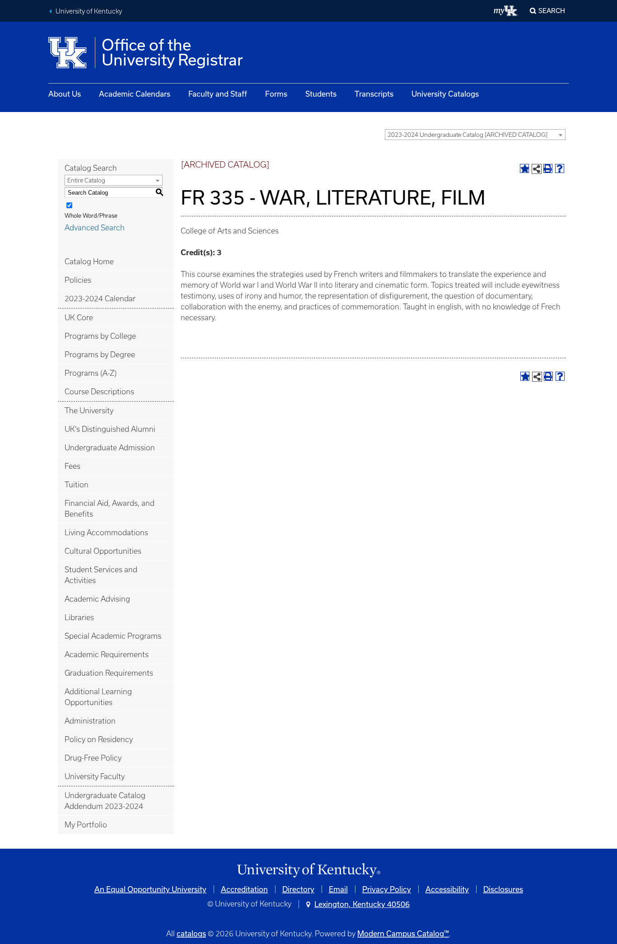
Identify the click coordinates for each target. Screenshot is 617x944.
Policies (78, 280)
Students (321, 93)
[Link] (308, 870)
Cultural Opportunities (103, 551)
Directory (298, 889)
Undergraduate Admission (110, 448)
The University (89, 411)
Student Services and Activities (101, 574)
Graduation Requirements (109, 673)
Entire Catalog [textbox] (86, 180)
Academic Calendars (134, 93)
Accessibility (447, 889)
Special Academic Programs (113, 636)
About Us (64, 93)
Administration (90, 721)
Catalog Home (89, 261)
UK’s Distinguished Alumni (110, 429)
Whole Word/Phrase (91, 215)
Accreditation (244, 889)
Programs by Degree (100, 354)
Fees (72, 466)
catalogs (191, 933)
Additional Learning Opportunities (98, 696)
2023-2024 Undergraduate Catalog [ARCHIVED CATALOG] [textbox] (467, 134)
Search (551, 10)
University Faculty (95, 776)
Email (338, 889)
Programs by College (100, 336)
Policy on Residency (99, 739)
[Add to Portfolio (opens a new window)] (524, 168)
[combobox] (475, 134)
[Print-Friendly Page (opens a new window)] (547, 168)
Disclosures (503, 889)
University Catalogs (445, 93)
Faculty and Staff (217, 93)
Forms (276, 93)
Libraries (79, 617)
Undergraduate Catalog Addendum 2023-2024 (105, 800)
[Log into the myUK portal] (506, 10)
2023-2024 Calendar (100, 298)
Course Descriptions (99, 392)
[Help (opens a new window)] (559, 168)
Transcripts (374, 93)
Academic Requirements (107, 654)
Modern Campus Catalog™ (403, 933)
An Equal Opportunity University (150, 889)
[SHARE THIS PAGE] (537, 169)
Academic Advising (97, 599)
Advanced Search (95, 228)
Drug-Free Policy (93, 758)
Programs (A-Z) (91, 373)
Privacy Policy (386, 889)
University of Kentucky (89, 11)
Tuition (77, 485)
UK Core (79, 317)
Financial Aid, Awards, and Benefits (109, 508)
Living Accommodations (106, 532)
